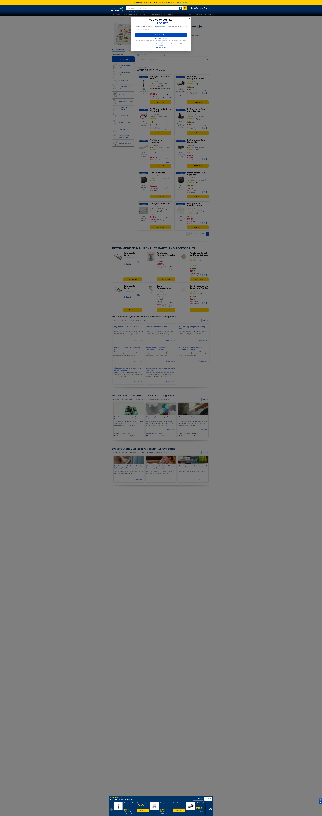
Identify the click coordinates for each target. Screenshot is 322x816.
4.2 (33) (147, 805)
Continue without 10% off (161, 38)
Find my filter (182, 2)
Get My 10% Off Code (161, 35)
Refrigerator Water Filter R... (169, 803)
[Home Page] (118, 9)
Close (208, 798)
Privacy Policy (161, 47)
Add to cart (143, 810)
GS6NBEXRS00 (130, 799)
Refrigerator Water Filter (132, 803)
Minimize (198, 798)
